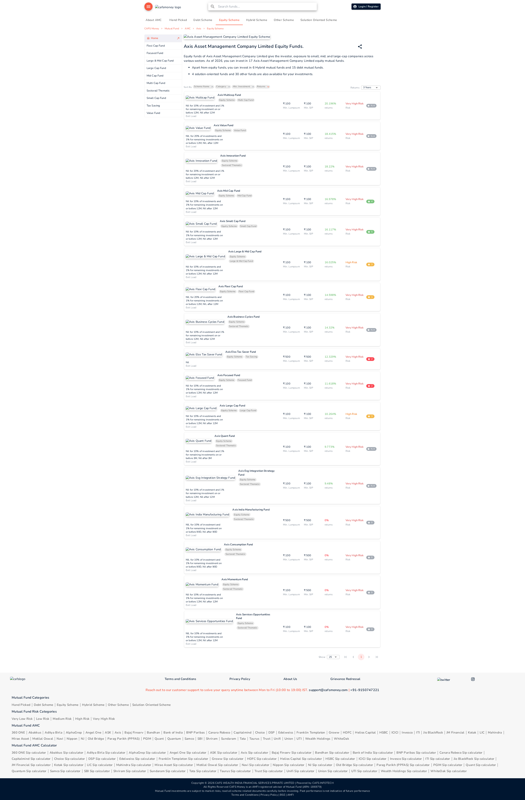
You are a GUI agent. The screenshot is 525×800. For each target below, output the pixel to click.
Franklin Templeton (311, 732)
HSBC (383, 732)
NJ (82, 739)
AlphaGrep (74, 732)
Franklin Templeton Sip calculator (183, 759)
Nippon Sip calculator (288, 765)
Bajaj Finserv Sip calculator (292, 753)
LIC (482, 732)
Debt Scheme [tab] (202, 20)
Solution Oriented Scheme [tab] (318, 20)
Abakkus (35, 732)
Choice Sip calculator (69, 759)
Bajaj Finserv (133, 732)
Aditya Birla (53, 732)
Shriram (212, 739)
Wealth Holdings (317, 739)
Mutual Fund (172, 28)
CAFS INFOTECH (323, 783)
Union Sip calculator (333, 771)
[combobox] (267, 6)
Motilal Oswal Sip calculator (217, 765)
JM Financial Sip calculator (31, 765)
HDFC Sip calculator (262, 759)
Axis (198, 28)
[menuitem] (163, 38)
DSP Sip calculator (102, 759)
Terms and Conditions (180, 679)
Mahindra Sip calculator (133, 765)
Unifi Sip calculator (300, 771)
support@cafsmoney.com (328, 690)
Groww (334, 732)
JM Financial (455, 732)
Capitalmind (242, 732)
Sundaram (228, 739)
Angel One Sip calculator (188, 753)
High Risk (82, 719)
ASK (108, 732)
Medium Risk (62, 719)
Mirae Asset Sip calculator (174, 765)
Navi (60, 739)
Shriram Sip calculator (129, 771)
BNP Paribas (195, 732)
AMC (187, 28)
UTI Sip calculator (364, 771)
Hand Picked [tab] (178, 20)
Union (288, 739)
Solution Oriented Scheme (151, 705)
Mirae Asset (20, 739)
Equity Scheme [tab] (229, 20)
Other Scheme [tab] (284, 20)
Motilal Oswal (42, 739)
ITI (418, 732)
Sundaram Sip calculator (168, 771)
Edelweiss (285, 732)
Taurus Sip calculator (235, 771)
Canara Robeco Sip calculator (460, 753)
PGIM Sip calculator (447, 765)
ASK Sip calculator (223, 753)
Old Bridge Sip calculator (354, 765)
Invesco (407, 732)
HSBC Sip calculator (340, 759)
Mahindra (495, 732)
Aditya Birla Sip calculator (106, 753)
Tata (243, 739)
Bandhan (153, 732)
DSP (271, 732)
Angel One (94, 732)
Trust (266, 739)
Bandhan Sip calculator (332, 753)
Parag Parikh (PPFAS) (123, 739)
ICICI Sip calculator (373, 759)
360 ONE (18, 732)
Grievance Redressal (345, 679)
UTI (299, 739)
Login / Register (368, 6)
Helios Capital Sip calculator (301, 759)
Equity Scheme (215, 28)
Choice (260, 732)
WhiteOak (341, 739)
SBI (199, 739)
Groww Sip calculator (228, 759)
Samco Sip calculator (65, 771)
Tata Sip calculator (203, 771)
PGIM (147, 739)
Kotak (472, 732)
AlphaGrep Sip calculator (147, 753)
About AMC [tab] (154, 20)
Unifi (277, 739)
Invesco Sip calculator (406, 759)
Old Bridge (96, 739)
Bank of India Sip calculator (373, 753)
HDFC (347, 732)
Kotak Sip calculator (68, 765)
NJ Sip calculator (320, 765)
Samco (189, 739)
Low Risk (42, 719)
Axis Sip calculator (254, 753)
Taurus (254, 739)
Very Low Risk (22, 719)
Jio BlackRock (433, 732)
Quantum (174, 739)
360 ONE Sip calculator (29, 753)
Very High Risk (104, 719)
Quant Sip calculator (481, 765)
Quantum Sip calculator (29, 771)
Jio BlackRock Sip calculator (474, 759)
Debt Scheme (43, 705)
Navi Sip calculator (255, 765)
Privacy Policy (239, 679)
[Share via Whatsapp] (360, 46)
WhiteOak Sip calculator (448, 771)
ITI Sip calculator (437, 759)
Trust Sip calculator (269, 771)
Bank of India (173, 732)
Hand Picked (21, 705)
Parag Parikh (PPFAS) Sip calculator (403, 765)
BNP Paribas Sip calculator (416, 753)
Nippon (72, 739)
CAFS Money (151, 28)
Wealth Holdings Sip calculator (404, 771)
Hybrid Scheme (93, 705)
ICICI (394, 732)
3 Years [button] (367, 87)
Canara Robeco (219, 732)
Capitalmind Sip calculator (31, 759)
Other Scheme (118, 705)
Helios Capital (365, 732)
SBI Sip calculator (97, 771)
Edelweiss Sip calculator (137, 759)
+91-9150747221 (364, 690)
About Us (290, 679)
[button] (203, 87)
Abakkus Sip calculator (66, 753)
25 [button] (330, 657)
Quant (159, 739)
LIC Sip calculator (100, 765)
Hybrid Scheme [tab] (256, 20)
